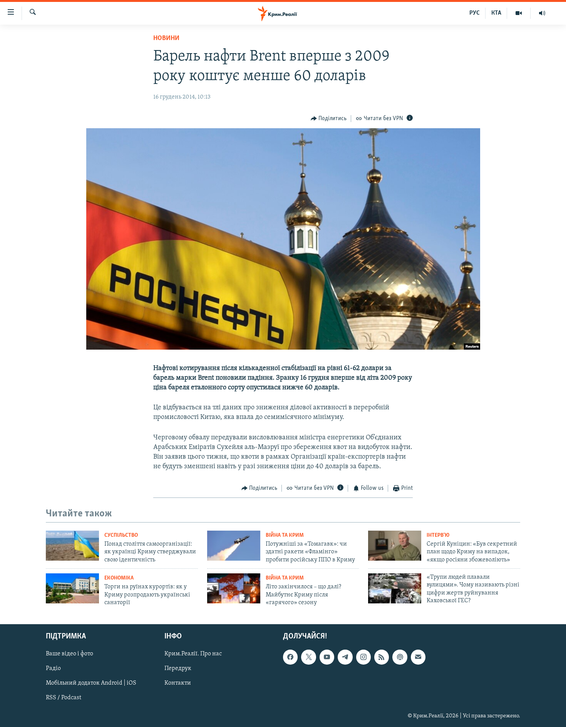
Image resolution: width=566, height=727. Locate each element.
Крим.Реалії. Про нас (193, 654)
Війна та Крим (285, 535)
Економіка (119, 578)
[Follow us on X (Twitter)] (308, 657)
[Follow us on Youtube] (327, 657)
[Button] (329, 119)
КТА (496, 13)
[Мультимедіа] (519, 13)
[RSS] (381, 657)
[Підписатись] (418, 657)
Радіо (53, 669)
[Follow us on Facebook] (290, 657)
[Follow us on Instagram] (363, 657)
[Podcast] (399, 657)
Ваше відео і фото (69, 654)
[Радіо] (542, 13)
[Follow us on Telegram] (345, 657)
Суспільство (121, 535)
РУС (474, 13)
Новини (166, 38)
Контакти (177, 683)
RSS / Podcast (63, 698)
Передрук (177, 669)
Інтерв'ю (438, 535)
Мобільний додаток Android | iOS (91, 683)
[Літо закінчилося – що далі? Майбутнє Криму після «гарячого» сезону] (233, 588)
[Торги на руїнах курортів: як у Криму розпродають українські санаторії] (72, 588)
